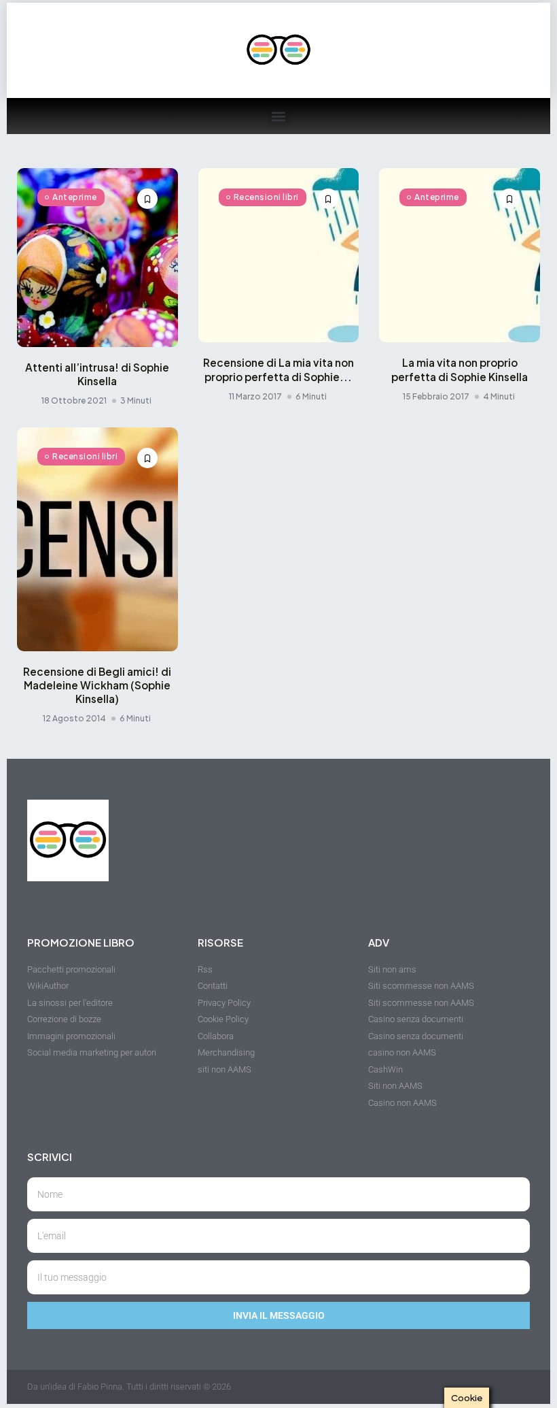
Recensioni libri (266, 197)
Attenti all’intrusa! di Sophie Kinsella (97, 374)
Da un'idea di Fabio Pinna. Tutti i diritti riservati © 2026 (129, 1386)
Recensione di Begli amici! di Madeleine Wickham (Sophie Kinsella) (97, 685)
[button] (279, 116)
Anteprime (74, 197)
